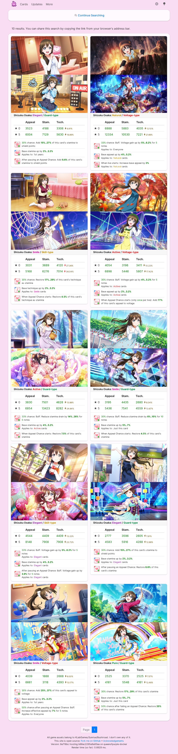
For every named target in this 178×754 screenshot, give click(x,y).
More (49, 4)
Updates (36, 4)
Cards (24, 4)
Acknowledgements (113, 741)
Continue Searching (91, 15)
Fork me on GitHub (91, 741)
